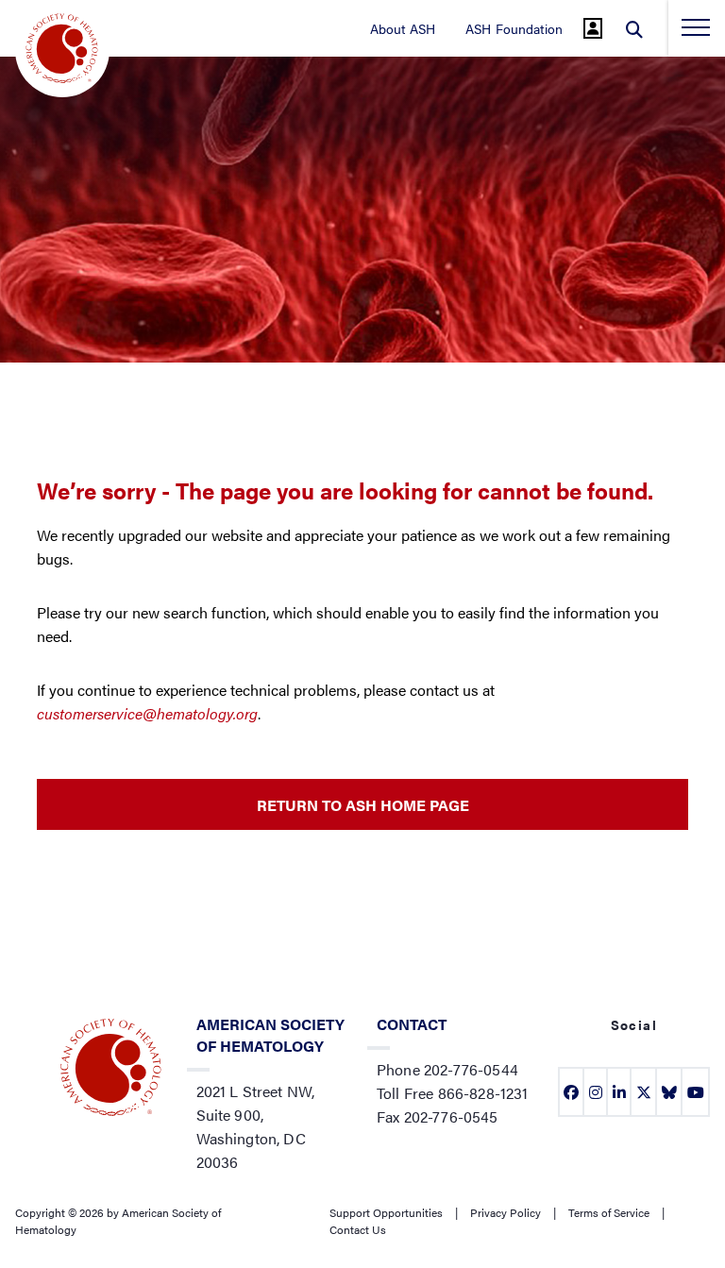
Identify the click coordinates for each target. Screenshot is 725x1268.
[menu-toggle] (696, 27)
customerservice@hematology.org (147, 713)
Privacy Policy (505, 1212)
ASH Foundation (514, 28)
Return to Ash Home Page (363, 805)
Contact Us (357, 1229)
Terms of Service (608, 1212)
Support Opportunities (386, 1212)
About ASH (402, 28)
